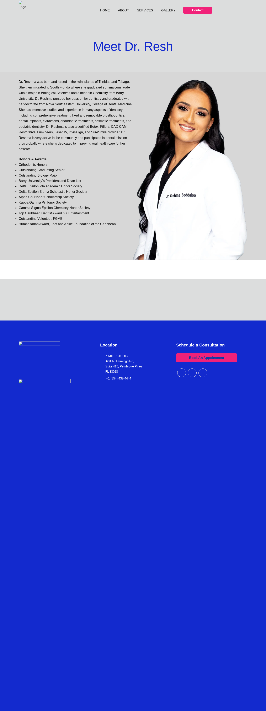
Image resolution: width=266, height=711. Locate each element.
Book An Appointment (206, 358)
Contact (197, 10)
